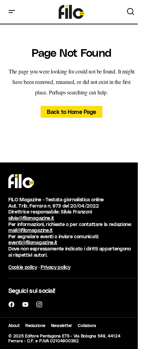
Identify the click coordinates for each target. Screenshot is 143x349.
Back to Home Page (71, 111)
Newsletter (62, 325)
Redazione (35, 325)
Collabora (87, 325)
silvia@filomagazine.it (31, 218)
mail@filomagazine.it (30, 230)
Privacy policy (55, 267)
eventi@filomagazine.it (32, 242)
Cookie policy (22, 267)
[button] (11, 12)
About (14, 325)
